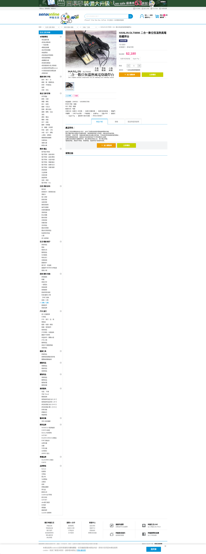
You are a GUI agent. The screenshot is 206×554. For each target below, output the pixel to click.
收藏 (76, 96)
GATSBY (44, 435)
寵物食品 (44, 380)
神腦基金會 (49, 528)
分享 (69, 96)
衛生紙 (44, 189)
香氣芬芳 (44, 282)
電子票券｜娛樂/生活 (48, 165)
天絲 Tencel (45, 394)
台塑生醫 (44, 443)
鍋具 (43, 247)
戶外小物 (44, 340)
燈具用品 (44, 329)
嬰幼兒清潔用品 (46, 230)
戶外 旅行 (43, 311)
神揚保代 (53, 8)
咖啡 (43, 87)
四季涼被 (44, 409)
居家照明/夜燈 (46, 292)
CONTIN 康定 (46, 430)
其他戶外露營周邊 (47, 345)
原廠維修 (92, 530)
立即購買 (152, 75)
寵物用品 (44, 252)
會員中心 (147, 17)
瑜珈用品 (44, 371)
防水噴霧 (44, 215)
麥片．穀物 (45, 104)
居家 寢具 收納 (68, 27)
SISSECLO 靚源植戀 (48, 427)
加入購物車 (131, 75)
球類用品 (44, 366)
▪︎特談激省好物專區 (47, 55)
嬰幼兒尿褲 (45, 228)
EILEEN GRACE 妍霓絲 (49, 438)
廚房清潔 (44, 199)
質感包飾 (44, 308)
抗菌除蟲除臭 (46, 210)
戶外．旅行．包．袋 (48, 319)
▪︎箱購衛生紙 (45, 60)
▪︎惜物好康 (45, 73)
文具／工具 (86, 27)
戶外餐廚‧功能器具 (48, 332)
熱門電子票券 (46, 152)
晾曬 (43, 279)
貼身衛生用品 (46, 233)
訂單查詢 (71, 530)
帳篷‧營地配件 (46, 327)
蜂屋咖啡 (44, 510)
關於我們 (49, 530)
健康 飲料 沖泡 (45, 77)
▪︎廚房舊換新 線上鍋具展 (49, 65)
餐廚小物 (44, 270)
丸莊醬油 (44, 479)
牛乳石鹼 (44, 448)
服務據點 (47, 8)
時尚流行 (44, 257)
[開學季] (103, 3)
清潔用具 (44, 212)
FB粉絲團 (164, 8)
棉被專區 (44, 415)
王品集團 (44, 172)
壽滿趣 (44, 507)
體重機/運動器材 (47, 359)
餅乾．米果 (45, 99)
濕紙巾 (44, 194)
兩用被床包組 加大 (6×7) (49, 399)
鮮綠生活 (44, 492)
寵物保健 (44, 385)
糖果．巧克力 (46, 107)
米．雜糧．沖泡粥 (47, 127)
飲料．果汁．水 (46, 79)
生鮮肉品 (44, 140)
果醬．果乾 (45, 101)
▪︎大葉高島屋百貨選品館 (49, 70)
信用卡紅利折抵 (125, 59)
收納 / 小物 (45, 300)
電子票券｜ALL (46, 183)
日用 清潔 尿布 (45, 186)
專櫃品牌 (43, 457)
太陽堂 (44, 482)
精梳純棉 (44, 397)
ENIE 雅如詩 (45, 440)
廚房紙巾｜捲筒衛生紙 (48, 192)
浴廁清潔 (44, 202)
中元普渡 (110, 20)
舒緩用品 (44, 354)
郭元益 (44, 489)
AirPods (103, 20)
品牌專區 (43, 466)
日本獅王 (44, 451)
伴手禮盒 (44, 96)
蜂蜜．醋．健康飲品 (48, 82)
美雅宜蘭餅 (45, 487)
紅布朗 (44, 505)
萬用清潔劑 (45, 204)
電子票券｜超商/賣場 (48, 157)
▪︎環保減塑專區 (46, 58)
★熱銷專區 (44, 37)
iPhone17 (87, 20)
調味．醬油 (45, 117)
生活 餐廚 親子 (45, 242)
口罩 (43, 235)
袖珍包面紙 (45, 207)
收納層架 (44, 290)
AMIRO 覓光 (45, 453)
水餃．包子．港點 (47, 132)
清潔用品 (44, 377)
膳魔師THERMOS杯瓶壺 (49, 268)
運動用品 (43, 363)
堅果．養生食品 (46, 109)
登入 (146, 15)
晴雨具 (44, 322)
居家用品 (44, 244)
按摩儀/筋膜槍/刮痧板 (48, 357)
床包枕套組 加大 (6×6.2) (49, 404)
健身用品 (44, 368)
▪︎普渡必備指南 (46, 42)
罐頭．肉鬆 (45, 119)
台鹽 (43, 445)
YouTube (155, 8)
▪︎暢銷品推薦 (45, 47)
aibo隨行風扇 (46, 502)
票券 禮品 (43, 149)
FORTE (44, 462)
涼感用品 (44, 348)
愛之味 (44, 476)
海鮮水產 (44, 143)
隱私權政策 (49, 535)
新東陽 (44, 471)
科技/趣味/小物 (46, 295)
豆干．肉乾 (45, 122)
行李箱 (44, 317)
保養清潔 (44, 223)
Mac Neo (97, 20)
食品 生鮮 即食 (45, 93)
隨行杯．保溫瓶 (46, 265)
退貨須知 (92, 526)
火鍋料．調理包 (46, 135)
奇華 (43, 484)
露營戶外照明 (46, 335)
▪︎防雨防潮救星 (46, 63)
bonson (44, 469)
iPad (92, 20)
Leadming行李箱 (47, 494)
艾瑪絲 (44, 474)
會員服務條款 (49, 533)
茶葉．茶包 (45, 90)
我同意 (154, 549)
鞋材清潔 (44, 217)
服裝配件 (44, 305)
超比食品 (44, 497)
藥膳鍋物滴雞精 (46, 137)
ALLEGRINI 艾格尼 (47, 460)
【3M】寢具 (45, 297)
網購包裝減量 (92, 533)
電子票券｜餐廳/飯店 (48, 162)
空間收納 (44, 260)
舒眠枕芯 (44, 412)
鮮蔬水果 (44, 145)
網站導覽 (49, 537)
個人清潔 (44, 197)
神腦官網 (49, 526)
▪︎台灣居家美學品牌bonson (50, 68)
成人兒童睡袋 (46, 314)
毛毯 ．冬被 (45, 391)
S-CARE (137, 8)
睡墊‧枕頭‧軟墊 (47, 324)
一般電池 (44, 284)
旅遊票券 (44, 177)
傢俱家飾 (44, 287)
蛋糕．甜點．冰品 (47, 112)
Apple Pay (136, 59)
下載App (41, 8)
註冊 (151, 15)
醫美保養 (43, 418)
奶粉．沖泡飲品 (46, 85)
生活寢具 (44, 255)
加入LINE (146, 8)
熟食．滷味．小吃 (47, 130)
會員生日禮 (70, 528)
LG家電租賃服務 (119, 20)
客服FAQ (92, 528)
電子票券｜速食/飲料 (48, 154)
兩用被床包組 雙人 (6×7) (49, 402)
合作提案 (71, 533)
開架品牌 (43, 425)
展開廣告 (163, 2)
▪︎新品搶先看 (45, 39)
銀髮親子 (44, 262)
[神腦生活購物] (59, 17)
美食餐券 (44, 170)
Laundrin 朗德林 (46, 513)
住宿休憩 (44, 175)
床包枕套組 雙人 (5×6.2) (49, 407)
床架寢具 (44, 277)
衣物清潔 (44, 220)
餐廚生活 (44, 250)
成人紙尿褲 (45, 238)
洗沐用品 (44, 225)
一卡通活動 (45, 45)
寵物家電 (44, 382)
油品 (43, 114)
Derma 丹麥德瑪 (47, 433)
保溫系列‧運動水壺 (48, 337)
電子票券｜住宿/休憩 (48, 159)
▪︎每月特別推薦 (46, 50)
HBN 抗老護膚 (46, 421)
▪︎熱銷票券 (45, 52)
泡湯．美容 (45, 180)
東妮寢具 (43, 388)
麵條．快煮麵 (46, 125)
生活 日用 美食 (50, 27)
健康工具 (43, 351)
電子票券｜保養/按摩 (48, 167)
